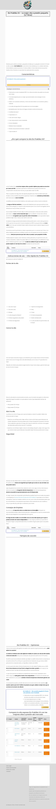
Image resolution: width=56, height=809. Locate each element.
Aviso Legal (8, 765)
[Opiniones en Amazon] (9, 81)
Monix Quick (17, 752)
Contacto (8, 771)
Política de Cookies (10, 769)
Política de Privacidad (11, 767)
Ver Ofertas (29, 84)
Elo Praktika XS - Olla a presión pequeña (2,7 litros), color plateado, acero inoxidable (20, 251)
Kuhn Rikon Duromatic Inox (17, 724)
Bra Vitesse (17, 728)
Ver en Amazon (46, 724)
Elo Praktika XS (17, 745)
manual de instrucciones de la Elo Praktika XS (26, 497)
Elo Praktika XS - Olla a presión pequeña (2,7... (16, 79)
